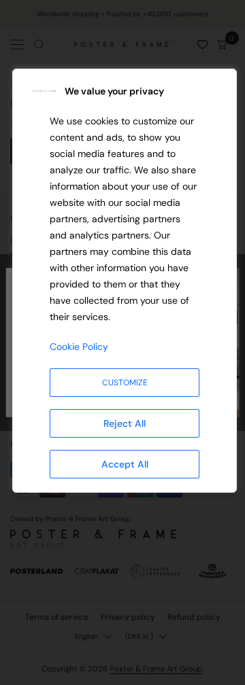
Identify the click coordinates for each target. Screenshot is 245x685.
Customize (125, 382)
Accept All (124, 464)
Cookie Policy (79, 346)
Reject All (124, 423)
